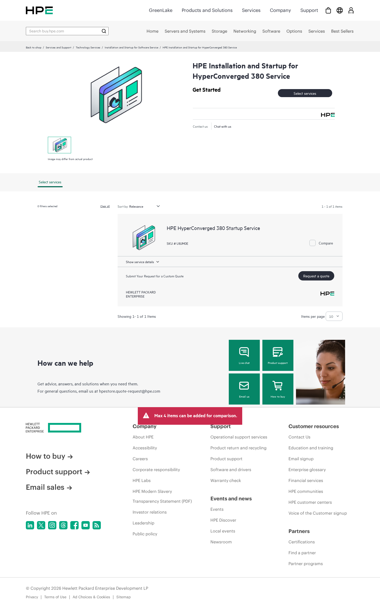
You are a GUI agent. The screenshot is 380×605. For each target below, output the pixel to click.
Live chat (244, 363)
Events (217, 509)
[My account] (351, 10)
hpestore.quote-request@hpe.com (129, 391)
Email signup (301, 458)
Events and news (231, 498)
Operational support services (238, 437)
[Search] (104, 31)
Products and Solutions (207, 10)
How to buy (278, 396)
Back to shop (33, 47)
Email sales (45, 487)
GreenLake (160, 10)
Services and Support (58, 47)
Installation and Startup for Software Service (131, 47)
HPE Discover (223, 520)
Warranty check (225, 480)
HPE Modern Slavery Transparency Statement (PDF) (162, 496)
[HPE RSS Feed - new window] (97, 525)
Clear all (105, 206)
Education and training (310, 447)
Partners (299, 531)
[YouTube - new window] (85, 525)
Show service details (140, 261)
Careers (140, 458)
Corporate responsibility (156, 469)
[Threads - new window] (63, 525)
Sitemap (123, 597)
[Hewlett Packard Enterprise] (39, 10)
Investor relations (150, 512)
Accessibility (145, 447)
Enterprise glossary (307, 469)
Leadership (143, 522)
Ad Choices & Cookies (91, 597)
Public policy (145, 533)
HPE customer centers (310, 502)
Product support (278, 363)
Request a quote (316, 275)
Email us (244, 396)
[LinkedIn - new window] (30, 525)
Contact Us (299, 437)
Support (309, 10)
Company (280, 10)
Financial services (305, 480)
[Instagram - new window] (52, 525)
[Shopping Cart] (328, 10)
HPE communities (305, 491)
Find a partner (302, 552)
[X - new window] (41, 525)
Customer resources (313, 426)
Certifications (301, 541)
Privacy (32, 597)
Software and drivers (230, 469)
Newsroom (221, 541)
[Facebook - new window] (74, 525)
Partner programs (305, 563)
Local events (222, 531)
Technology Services (88, 47)
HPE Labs (142, 480)
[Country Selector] (340, 10)
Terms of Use (55, 597)
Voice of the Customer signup (317, 513)
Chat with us (222, 126)
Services (251, 10)
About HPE (143, 437)
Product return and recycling (238, 447)
